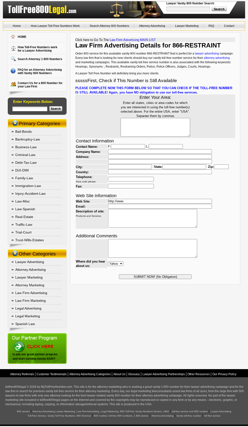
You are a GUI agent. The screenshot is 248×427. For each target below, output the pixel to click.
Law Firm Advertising (31, 293)
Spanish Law (25, 324)
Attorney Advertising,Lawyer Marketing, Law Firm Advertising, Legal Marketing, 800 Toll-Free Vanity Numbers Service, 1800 (100, 411)
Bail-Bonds (23, 131)
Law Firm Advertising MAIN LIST (133, 40)
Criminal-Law (25, 155)
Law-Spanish (25, 209)
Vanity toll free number (188, 415)
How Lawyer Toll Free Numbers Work (55, 26)
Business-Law (26, 147)
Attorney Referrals (22, 374)
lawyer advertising (207, 53)
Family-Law (24, 178)
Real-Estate (24, 217)
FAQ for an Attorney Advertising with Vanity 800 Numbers (40, 71)
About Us (119, 374)
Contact (229, 26)
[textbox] (188, 9)
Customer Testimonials (52, 374)
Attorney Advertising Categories (90, 374)
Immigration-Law (28, 186)
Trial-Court (23, 232)
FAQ (211, 26)
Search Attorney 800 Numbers (109, 26)
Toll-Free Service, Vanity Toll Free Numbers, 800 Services (59, 415)
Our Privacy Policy (224, 374)
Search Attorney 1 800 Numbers (40, 59)
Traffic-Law (23, 224)
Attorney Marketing (29, 285)
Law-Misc (22, 201)
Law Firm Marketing (30, 301)
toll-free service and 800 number (190, 411)
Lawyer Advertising (29, 262)
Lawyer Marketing (187, 26)
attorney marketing (109, 386)
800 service (23, 411)
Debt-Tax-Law (26, 162)
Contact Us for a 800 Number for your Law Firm (40, 84)
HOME (22, 37)
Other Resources (198, 374)
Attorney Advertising (152, 26)
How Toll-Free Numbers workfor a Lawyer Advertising (37, 49)
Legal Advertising (28, 308)
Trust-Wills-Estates (29, 240)
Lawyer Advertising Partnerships (163, 374)
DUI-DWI (22, 170)
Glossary (134, 374)
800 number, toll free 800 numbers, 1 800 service (121, 415)
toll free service (212, 415)
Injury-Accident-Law (30, 193)
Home (17, 26)
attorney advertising (217, 58)
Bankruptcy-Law (27, 139)
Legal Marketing (27, 316)
